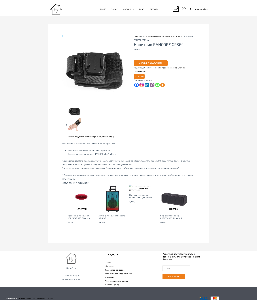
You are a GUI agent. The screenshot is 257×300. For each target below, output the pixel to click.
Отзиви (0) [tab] (109, 136)
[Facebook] (136, 85)
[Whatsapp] (157, 85)
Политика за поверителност (118, 273)
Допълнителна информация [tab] (90, 136)
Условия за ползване (114, 270)
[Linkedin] (147, 85)
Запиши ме (173, 276)
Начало (102, 9)
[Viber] (152, 85)
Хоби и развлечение (152, 36)
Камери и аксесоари (172, 36)
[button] (191, 9)
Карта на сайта (112, 284)
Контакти (153, 9)
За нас (114, 9)
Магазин (127, 9)
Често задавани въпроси (116, 281)
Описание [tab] (72, 136)
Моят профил (201, 9)
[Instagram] (141, 85)
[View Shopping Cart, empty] (176, 9)
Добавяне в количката (150, 63)
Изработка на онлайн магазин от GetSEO (35, 298)
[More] (162, 85)
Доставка (109, 266)
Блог (141, 9)
